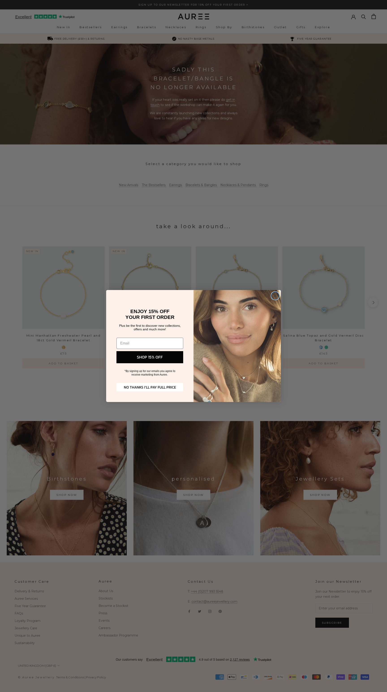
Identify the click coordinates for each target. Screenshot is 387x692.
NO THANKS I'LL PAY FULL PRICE (150, 387)
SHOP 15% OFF (150, 357)
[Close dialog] (275, 296)
